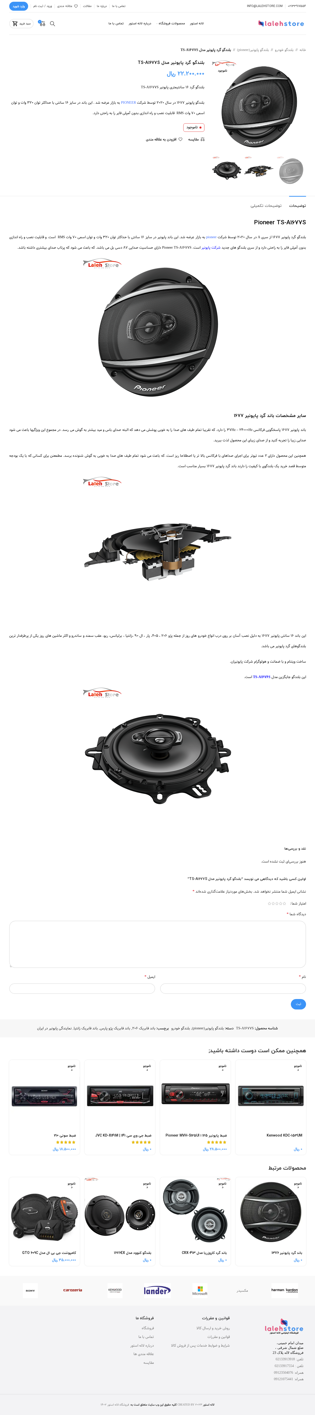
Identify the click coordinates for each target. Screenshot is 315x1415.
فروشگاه (148, 1328)
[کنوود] (115, 1290)
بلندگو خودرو (284, 50)
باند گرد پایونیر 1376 (287, 1253)
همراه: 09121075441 (289, 1379)
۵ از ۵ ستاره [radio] (269, 903)
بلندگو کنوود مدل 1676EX (132, 1253)
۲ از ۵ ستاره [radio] (281, 903)
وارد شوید (19, 6)
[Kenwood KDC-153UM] (271, 1095)
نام (302, 976)
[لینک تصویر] (284, 1327)
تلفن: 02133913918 (290, 1359)
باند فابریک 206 (143, 1028)
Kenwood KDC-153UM (284, 1135)
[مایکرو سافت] (200, 1290)
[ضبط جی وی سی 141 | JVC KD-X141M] (120, 1095)
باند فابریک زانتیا (86, 1028)
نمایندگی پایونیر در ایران (54, 1028)
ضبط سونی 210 (65, 1135)
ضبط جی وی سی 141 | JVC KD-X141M (123, 1135)
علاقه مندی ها (143, 1354)
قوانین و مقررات (218, 1337)
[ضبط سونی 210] (44, 1095)
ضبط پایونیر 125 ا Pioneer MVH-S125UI (196, 1135)
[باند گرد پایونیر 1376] (271, 1212)
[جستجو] (53, 24)
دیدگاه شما (296, 914)
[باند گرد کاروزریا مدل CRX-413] (195, 1212)
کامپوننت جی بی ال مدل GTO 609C (49, 1253)
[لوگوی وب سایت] (281, 24)
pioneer (211, 237)
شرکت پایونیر (211, 248)
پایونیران (237, 662)
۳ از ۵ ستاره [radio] (277, 903)
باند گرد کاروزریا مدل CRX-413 (204, 1253)
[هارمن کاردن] (284, 1290)
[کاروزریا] (73, 1290)
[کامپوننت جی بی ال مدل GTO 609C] (44, 1212)
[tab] (297, 203)
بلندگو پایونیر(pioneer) (253, 50)
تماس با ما (146, 1337)
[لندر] (157, 1290)
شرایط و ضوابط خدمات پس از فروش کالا (200, 1345)
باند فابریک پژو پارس (115, 1028)
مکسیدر (242, 1291)
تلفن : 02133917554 (289, 1366)
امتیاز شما (299, 903)
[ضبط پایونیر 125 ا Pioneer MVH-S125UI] (195, 1095)
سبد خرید (25, 23)
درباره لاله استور (142, 1345)
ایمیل (149, 976)
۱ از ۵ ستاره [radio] (284, 903)
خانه (303, 50)
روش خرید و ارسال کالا (213, 1328)
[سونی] (30, 1290)
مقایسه (148, 1363)
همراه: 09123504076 (289, 1372)
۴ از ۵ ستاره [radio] (273, 903)
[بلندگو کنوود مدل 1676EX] (120, 1212)
